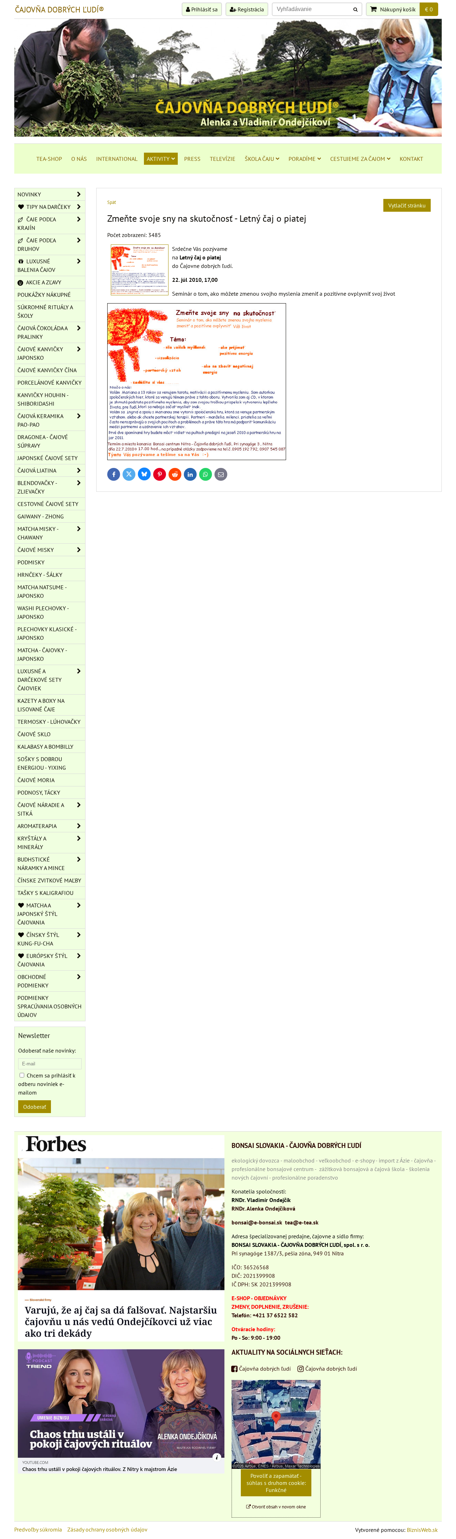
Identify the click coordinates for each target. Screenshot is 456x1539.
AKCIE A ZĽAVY (43, 282)
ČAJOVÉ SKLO (34, 734)
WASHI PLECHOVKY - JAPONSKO (43, 612)
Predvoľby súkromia (38, 1529)
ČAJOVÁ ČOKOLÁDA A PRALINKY (42, 332)
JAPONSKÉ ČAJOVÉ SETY (47, 458)
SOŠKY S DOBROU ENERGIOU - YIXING (41, 763)
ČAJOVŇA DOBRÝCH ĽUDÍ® (59, 10)
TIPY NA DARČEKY (48, 206)
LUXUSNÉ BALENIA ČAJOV (36, 265)
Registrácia (250, 9)
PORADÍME (302, 158)
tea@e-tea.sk (301, 1222)
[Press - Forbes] (121, 1339)
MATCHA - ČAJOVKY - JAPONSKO (42, 654)
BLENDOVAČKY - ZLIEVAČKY (37, 487)
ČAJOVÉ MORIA (36, 780)
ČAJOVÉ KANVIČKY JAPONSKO (40, 353)
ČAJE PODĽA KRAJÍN (36, 223)
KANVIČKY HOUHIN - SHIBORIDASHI (43, 399)
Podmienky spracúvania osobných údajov (49, 1006)
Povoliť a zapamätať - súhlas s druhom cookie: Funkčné (276, 1482)
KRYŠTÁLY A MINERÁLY (31, 842)
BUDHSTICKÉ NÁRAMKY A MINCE (41, 863)
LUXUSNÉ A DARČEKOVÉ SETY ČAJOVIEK (39, 680)
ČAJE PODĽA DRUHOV (36, 244)
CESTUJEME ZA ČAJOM (357, 158)
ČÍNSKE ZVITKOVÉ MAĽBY (49, 880)
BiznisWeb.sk (422, 1529)
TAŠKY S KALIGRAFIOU (45, 892)
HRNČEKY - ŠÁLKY (39, 574)
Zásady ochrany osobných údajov (107, 1529)
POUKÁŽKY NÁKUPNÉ (44, 294)
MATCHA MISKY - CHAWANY (38, 533)
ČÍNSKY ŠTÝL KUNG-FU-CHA (38, 939)
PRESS (192, 158)
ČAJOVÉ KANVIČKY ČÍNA (47, 370)
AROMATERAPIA (37, 825)
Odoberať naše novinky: (47, 1050)
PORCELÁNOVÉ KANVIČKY (49, 382)
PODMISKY (31, 562)
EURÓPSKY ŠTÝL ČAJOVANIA (42, 960)
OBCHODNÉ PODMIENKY (32, 981)
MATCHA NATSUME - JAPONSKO (42, 591)
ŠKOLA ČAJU (259, 158)
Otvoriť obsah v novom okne (278, 1507)
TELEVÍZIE (222, 158)
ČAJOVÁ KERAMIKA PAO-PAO (40, 420)
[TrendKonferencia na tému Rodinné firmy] (121, 1471)
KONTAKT (411, 158)
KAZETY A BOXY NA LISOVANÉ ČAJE (40, 705)
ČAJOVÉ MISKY (35, 549)
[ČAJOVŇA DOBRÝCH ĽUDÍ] (228, 134)
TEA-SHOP (49, 158)
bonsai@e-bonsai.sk (257, 1222)
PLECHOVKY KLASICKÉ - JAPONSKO (47, 633)
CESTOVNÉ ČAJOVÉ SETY (47, 503)
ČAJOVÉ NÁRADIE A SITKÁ (40, 809)
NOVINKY (29, 194)
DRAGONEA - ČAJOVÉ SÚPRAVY (42, 441)
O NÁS (79, 158)
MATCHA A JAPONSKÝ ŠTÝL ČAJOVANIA (37, 914)
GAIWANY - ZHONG (40, 516)
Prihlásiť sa (204, 9)
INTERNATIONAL (117, 158)
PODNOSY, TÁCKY (38, 792)
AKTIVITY (158, 158)
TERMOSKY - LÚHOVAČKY (49, 721)
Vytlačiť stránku (407, 205)
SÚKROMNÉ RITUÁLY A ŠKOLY (45, 311)
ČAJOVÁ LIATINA (36, 470)
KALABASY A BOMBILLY (45, 746)
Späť (111, 202)
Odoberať (34, 1106)
